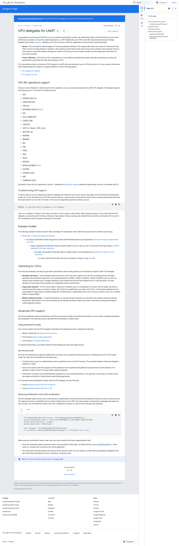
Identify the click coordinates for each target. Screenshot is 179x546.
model (97, 240)
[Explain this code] (112, 204)
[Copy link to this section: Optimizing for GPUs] (43, 266)
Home (20, 25)
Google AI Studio (98, 511)
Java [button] (28, 409)
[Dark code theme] (116, 204)
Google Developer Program (11, 501)
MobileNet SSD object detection (42, 248)
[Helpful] (116, 25)
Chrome (96, 505)
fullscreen (172, 8)
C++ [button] (21, 409)
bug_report (169, 8)
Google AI (76, 533)
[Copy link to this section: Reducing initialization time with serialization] (62, 394)
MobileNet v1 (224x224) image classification (38, 236)
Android (96, 501)
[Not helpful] (119, 25)
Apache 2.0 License (114, 483)
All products (87, 533)
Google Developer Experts (10, 508)
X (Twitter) (51, 515)
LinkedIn (50, 511)
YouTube (51, 518)
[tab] (21, 409)
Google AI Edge (9, 9)
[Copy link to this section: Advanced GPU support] (47, 311)
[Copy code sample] (119, 204)
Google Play (97, 521)
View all (95, 525)
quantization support (71, 184)
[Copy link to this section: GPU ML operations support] (52, 83)
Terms (4, 541)
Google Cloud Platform (61, 533)
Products (27, 25)
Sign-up (63, 18)
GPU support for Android (31, 71)
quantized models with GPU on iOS (39, 388)
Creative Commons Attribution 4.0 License (70, 483)
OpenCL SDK (59, 459)
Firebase (96, 508)
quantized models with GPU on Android (41, 385)
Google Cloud (97, 518)
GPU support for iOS (29, 75)
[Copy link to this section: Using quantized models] (43, 325)
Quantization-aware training (47, 333)
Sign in (174, 2)
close (175, 8)
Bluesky (50, 505)
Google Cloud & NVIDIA (9, 515)
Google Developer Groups (10, 505)
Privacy (11, 541)
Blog (49, 501)
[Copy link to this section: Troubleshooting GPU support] (48, 190)
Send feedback (113, 31)
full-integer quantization (40, 341)
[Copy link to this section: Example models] (38, 226)
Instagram (51, 508)
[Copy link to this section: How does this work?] (36, 350)
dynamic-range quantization (42, 337)
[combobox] (142, 2)
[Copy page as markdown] (64, 31)
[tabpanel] (69, 424)
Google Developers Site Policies (32, 485)
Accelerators (6, 511)
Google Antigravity (99, 515)
